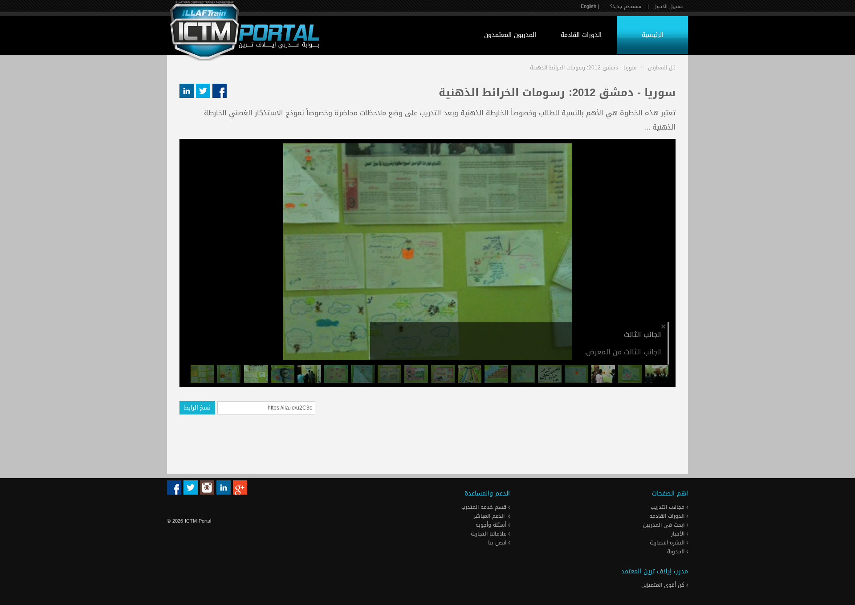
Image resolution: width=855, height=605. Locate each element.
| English (590, 6)
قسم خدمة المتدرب (484, 507)
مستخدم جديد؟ (625, 6)
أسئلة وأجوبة (492, 525)
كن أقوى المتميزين (663, 585)
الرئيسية (653, 35)
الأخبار (678, 534)
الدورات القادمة (581, 35)
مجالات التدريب (668, 507)
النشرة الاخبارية (668, 543)
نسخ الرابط (197, 407)
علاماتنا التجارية (489, 534)
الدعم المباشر (489, 516)
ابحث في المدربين (664, 525)
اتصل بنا (498, 543)
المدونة (676, 551)
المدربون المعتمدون (510, 35)
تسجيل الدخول (668, 6)
